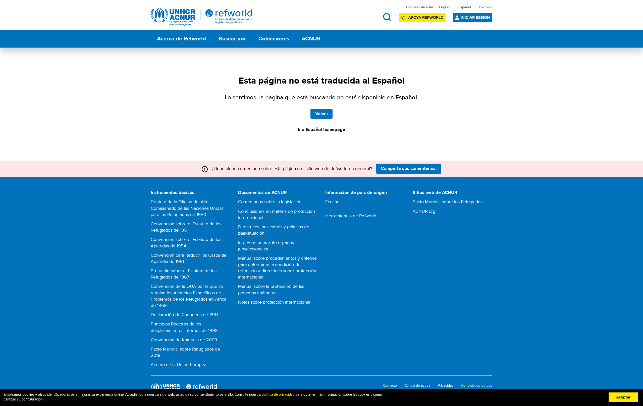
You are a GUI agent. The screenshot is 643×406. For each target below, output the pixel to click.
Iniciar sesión (475, 17)
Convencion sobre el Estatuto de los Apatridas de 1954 (186, 242)
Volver (321, 113)
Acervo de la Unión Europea (178, 364)
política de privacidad (278, 394)
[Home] (201, 17)
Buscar (387, 17)
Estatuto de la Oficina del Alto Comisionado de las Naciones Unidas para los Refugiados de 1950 (187, 207)
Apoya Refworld (425, 17)
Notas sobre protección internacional (274, 302)
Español (464, 7)
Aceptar (623, 397)
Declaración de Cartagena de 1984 (185, 314)
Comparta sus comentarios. (409, 168)
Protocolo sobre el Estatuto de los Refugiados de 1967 (184, 273)
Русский (485, 7)
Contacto (390, 385)
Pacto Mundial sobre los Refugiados (448, 201)
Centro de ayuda (417, 385)
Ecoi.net (333, 201)
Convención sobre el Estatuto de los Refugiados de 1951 (186, 227)
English (444, 7)
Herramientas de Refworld (350, 216)
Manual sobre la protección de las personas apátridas (271, 289)
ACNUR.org (424, 211)
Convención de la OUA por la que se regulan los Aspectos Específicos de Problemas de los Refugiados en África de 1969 (188, 295)
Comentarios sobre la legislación (270, 201)
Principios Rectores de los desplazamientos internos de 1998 (184, 327)
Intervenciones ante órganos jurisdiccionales (266, 245)
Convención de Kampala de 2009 (184, 339)
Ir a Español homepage (321, 129)
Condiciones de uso (476, 385)
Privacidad (446, 385)
